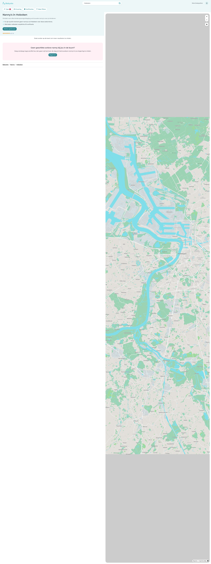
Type (7, 9)
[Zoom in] (206, 16)
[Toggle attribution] (208, 561)
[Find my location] (206, 24)
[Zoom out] (206, 19)
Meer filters (42, 9)
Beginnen (52, 55)
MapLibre (195, 561)
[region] (158, 288)
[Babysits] (8, 3)
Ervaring (18, 9)
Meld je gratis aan (10, 29)
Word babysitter (197, 3)
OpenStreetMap (203, 561)
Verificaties (30, 9)
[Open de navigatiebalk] (206, 3)
